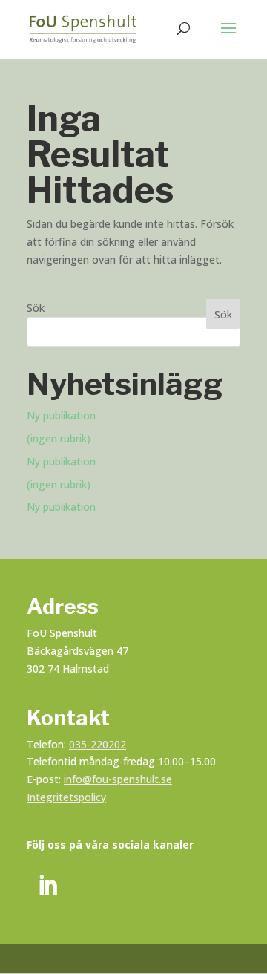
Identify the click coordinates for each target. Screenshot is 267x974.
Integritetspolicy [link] (66, 797)
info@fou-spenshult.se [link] (118, 779)
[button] (228, 38)
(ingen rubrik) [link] (58, 438)
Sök (35, 308)
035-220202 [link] (97, 744)
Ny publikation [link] (61, 415)
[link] (83, 28)
